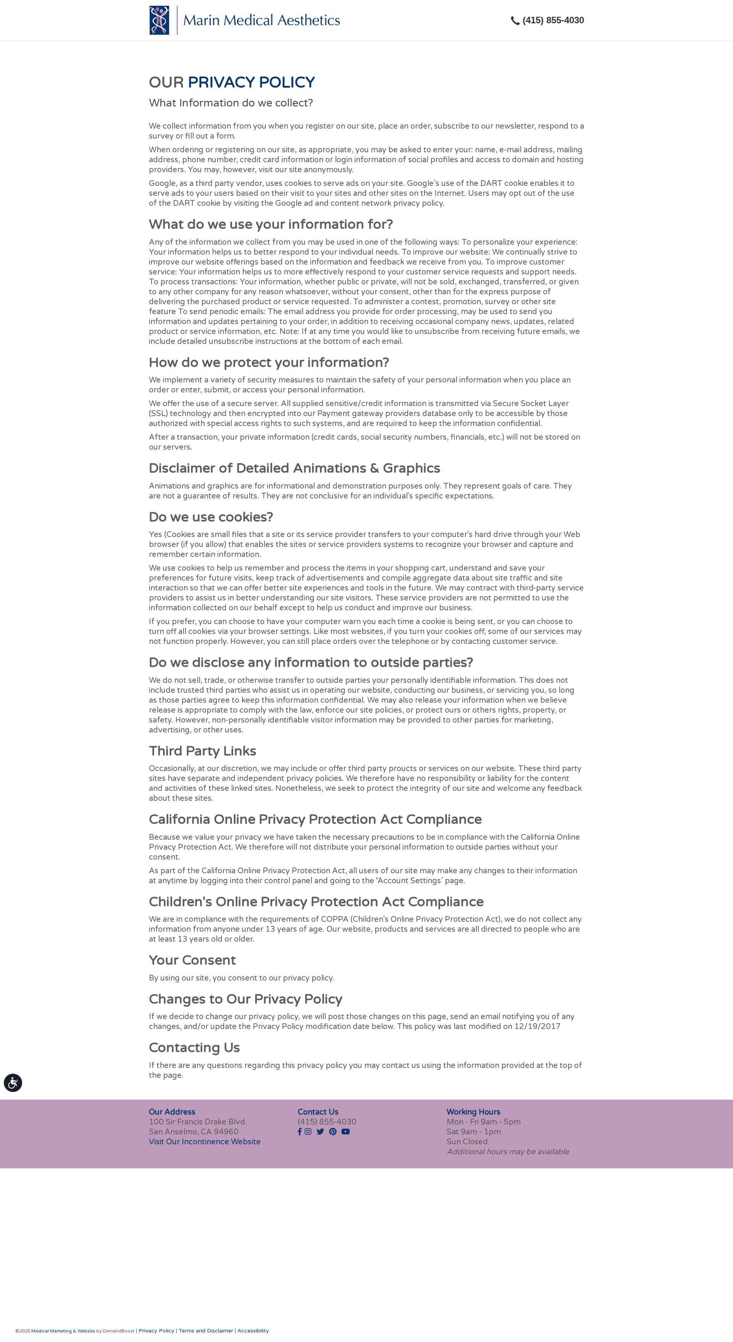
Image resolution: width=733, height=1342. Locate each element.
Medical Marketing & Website (63, 1331)
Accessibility (253, 1330)
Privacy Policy (156, 1330)
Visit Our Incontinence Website (205, 1142)
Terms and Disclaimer (206, 1330)
